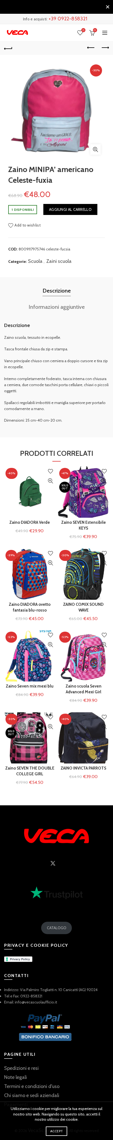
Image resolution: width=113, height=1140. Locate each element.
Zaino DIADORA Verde (29, 522)
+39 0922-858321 (68, 19)
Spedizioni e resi (21, 1068)
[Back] (8, 47)
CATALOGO (56, 927)
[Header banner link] (51, 7)
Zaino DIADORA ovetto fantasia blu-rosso (29, 607)
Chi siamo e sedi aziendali (31, 1095)
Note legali (15, 1077)
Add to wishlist (28, 225)
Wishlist (83, 30)
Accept (56, 1131)
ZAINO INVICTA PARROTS (83, 768)
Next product (105, 47)
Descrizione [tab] (57, 290)
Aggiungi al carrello (70, 209)
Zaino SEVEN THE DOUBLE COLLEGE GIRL (29, 771)
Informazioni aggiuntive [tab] (57, 307)
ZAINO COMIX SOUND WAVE (83, 607)
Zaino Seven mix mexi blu (29, 686)
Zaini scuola (59, 261)
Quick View (50, 481)
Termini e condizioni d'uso (32, 1086)
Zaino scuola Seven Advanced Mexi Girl (83, 689)
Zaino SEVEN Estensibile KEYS (83, 525)
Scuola (35, 261)
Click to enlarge (95, 149)
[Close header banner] (107, 7)
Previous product (91, 47)
